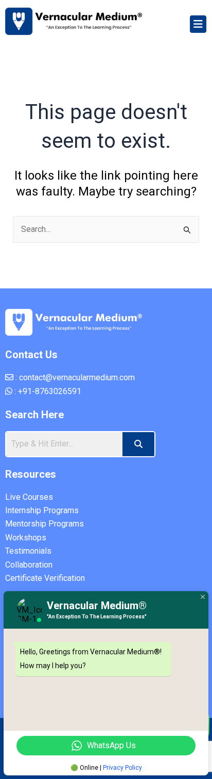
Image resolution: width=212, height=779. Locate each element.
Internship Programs (42, 510)
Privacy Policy (122, 767)
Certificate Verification (45, 578)
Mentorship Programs (44, 524)
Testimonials (28, 551)
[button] (198, 24)
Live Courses (29, 497)
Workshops (25, 537)
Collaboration (28, 565)
